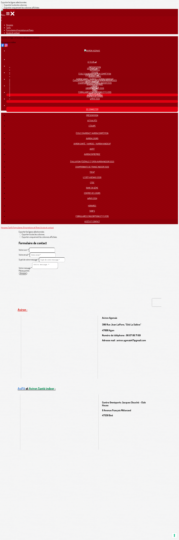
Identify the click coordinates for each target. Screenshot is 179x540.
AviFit (92, 149)
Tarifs (8, 27)
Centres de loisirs (95, 96)
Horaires (9, 25)
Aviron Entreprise (92, 154)
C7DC (92, 182)
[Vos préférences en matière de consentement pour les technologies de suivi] (174, 535)
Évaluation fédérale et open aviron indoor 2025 (92, 161)
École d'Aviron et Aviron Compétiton (92, 133)
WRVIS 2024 (95, 98)
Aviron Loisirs (95, 76)
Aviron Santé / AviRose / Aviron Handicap (92, 143)
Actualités (95, 70)
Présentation (92, 115)
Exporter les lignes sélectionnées (13, 2)
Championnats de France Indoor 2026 (95, 83)
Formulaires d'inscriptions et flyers (19, 30)
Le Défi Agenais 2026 (92, 177)
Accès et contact (13, 33)
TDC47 (92, 172)
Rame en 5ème (92, 188)
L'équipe (92, 126)
